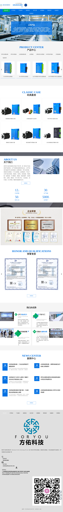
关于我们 (13, 10)
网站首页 (6, 10)
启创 (40, 509)
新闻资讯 (28, 10)
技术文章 (35, 10)
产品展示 (21, 10)
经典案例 (42, 10)
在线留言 (57, 10)
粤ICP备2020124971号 (29, 509)
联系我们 (31, 13)
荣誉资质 (49, 10)
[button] (24, 39)
